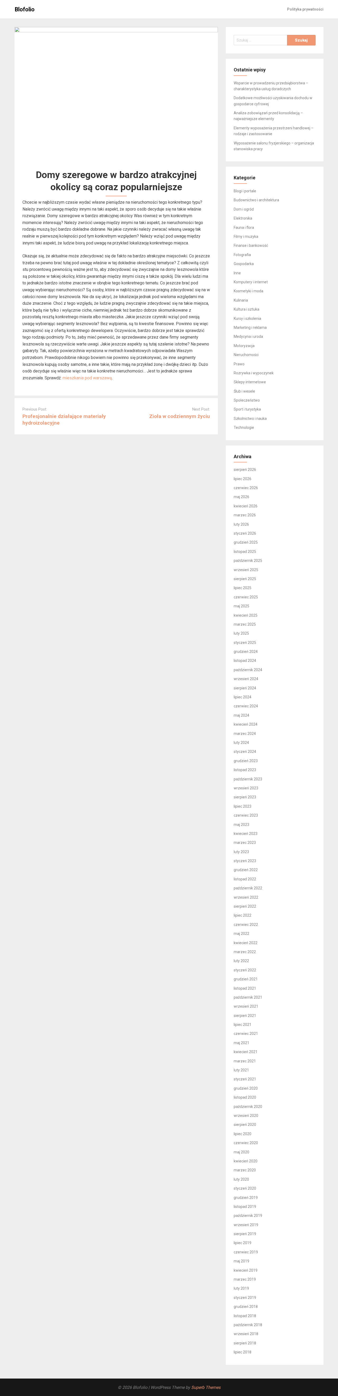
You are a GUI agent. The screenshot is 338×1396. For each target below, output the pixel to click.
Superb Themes (205, 1387)
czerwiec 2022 (246, 924)
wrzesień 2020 (246, 1115)
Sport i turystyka (247, 409)
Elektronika (243, 218)
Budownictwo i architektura (256, 200)
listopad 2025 (245, 551)
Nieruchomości (246, 355)
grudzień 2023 (246, 761)
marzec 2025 (245, 624)
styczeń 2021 (245, 1079)
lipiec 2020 (242, 1134)
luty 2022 (241, 961)
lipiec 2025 (242, 588)
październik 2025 (248, 560)
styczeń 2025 (245, 642)
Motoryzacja (244, 346)
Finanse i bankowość (251, 245)
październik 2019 (248, 1215)
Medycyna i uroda (248, 336)
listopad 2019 (245, 1206)
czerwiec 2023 (246, 815)
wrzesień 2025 (246, 570)
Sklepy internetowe (250, 382)
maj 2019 (241, 1261)
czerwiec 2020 (246, 1143)
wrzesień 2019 (246, 1225)
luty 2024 (241, 742)
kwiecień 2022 (245, 943)
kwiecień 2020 (245, 1161)
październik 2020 (248, 1106)
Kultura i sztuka (246, 309)
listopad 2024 (245, 660)
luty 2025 (241, 633)
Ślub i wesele (244, 391)
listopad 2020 (245, 1097)
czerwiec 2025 (246, 597)
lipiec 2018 (242, 1352)
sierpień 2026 (245, 469)
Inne (237, 273)
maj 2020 (241, 1152)
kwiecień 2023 (245, 833)
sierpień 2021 (245, 1015)
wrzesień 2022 (246, 897)
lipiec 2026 (242, 479)
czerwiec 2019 (246, 1252)
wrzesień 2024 (246, 679)
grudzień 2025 (246, 542)
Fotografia (242, 255)
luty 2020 (241, 1179)
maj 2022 (241, 933)
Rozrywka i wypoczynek (254, 373)
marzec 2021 (245, 1061)
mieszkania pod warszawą (87, 377)
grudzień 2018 (246, 1306)
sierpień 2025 (245, 579)
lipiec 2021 (242, 1024)
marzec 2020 (245, 1170)
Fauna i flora (244, 227)
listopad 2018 (245, 1316)
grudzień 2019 (246, 1197)
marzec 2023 (245, 842)
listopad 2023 (245, 770)
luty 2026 (241, 524)
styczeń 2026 (245, 533)
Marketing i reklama (250, 327)
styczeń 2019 (245, 1297)
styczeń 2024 (245, 751)
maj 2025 (241, 606)
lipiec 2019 (242, 1243)
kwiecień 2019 (245, 1270)
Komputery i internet (251, 282)
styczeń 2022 (245, 970)
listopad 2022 (245, 879)
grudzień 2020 (246, 1088)
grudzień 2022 (246, 870)
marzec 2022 (245, 952)
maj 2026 (241, 497)
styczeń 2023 (245, 861)
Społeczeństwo (247, 400)
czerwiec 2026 (246, 488)
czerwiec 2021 (246, 1033)
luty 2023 (241, 852)
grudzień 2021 (246, 979)
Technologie (244, 427)
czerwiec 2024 (246, 706)
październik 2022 (248, 888)
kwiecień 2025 (245, 615)
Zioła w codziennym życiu (179, 416)
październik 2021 (248, 997)
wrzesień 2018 (246, 1334)
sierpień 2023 (245, 797)
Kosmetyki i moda (248, 291)
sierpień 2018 (245, 1343)
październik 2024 (248, 670)
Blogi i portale (245, 191)
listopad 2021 (245, 988)
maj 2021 (241, 1043)
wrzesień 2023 (246, 788)
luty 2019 (241, 1288)
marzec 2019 (245, 1279)
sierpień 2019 (245, 1234)
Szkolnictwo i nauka (250, 418)
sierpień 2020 (245, 1124)
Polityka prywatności (305, 9)
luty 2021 (241, 1070)
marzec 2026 (245, 515)
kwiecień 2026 (245, 506)
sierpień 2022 (245, 906)
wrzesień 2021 (246, 1006)
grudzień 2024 (246, 651)
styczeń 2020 (245, 1188)
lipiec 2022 (242, 915)
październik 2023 (248, 779)
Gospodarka (244, 264)
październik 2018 (248, 1325)
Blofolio (25, 9)
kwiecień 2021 (245, 1052)
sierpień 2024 (245, 688)
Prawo (239, 364)
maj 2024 (241, 715)
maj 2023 (241, 824)
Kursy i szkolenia (247, 318)
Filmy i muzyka (246, 236)
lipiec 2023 (242, 806)
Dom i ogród (244, 209)
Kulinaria (241, 300)
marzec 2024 (245, 733)
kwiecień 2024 (245, 724)
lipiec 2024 (242, 697)
